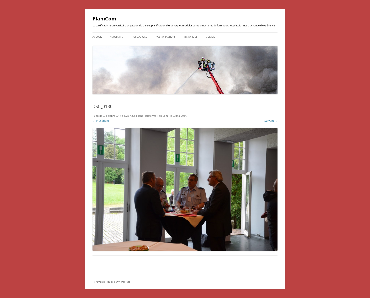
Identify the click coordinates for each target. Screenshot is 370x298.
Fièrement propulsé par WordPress (111, 281)
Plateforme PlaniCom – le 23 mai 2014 (165, 115)
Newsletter (117, 36)
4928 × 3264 (130, 115)
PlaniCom (104, 18)
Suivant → (271, 120)
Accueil (97, 36)
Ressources (140, 36)
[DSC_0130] (185, 189)
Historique (191, 36)
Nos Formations (166, 36)
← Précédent (100, 120)
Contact (211, 36)
